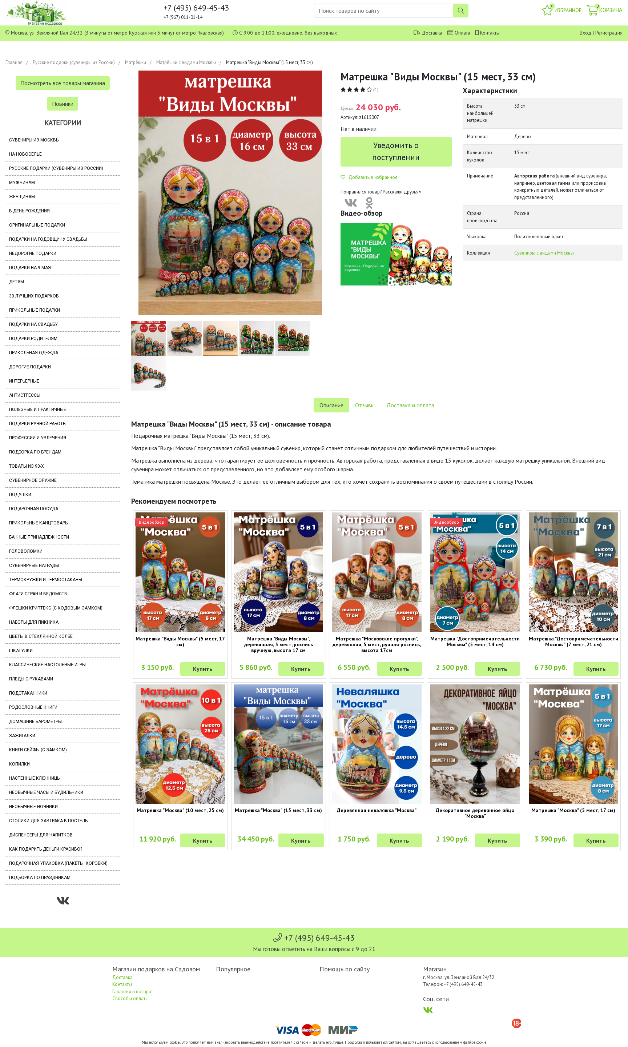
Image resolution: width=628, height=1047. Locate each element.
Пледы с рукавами (31, 679)
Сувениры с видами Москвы (544, 253)
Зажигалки (22, 735)
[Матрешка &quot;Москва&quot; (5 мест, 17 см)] (573, 744)
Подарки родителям (33, 338)
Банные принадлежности (39, 537)
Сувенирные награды (34, 565)
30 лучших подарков (34, 296)
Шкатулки (21, 650)
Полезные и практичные (37, 409)
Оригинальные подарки (37, 225)
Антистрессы (24, 395)
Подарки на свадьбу (33, 324)
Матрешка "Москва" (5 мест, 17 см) (573, 810)
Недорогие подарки (32, 253)
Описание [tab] (331, 405)
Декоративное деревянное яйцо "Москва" (475, 813)
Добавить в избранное (371, 177)
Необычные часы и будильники (46, 792)
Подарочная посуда (33, 508)
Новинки (62, 103)
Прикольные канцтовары (39, 523)
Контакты (490, 32)
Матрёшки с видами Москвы (186, 62)
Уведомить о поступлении (396, 151)
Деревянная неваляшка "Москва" (376, 810)
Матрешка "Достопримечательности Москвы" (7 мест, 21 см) (573, 641)
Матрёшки (135, 62)
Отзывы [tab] (365, 405)
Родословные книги (33, 707)
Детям (16, 281)
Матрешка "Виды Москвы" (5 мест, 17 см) (180, 641)
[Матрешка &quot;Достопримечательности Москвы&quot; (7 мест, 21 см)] (573, 572)
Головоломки (26, 551)
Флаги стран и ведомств (38, 593)
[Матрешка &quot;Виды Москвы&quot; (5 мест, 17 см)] (180, 572)
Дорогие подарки (30, 366)
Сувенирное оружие (33, 480)
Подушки (20, 494)
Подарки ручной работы (38, 423)
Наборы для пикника (34, 622)
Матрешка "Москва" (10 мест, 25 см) (180, 810)
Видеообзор (151, 522)
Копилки (19, 764)
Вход (585, 32)
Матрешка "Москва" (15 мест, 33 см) (278, 810)
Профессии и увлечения (37, 437)
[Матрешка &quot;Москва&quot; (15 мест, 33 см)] (278, 744)
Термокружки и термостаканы (45, 579)
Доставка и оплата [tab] (410, 405)
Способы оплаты (130, 998)
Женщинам (22, 196)
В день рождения (29, 210)
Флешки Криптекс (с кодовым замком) (55, 608)
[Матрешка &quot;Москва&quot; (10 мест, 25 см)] (180, 744)
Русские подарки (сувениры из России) (74, 62)
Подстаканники (28, 693)
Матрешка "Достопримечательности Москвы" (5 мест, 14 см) (475, 641)
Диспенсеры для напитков (41, 835)
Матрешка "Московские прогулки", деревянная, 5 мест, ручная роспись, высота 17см (377, 644)
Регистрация (609, 32)
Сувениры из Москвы (34, 140)
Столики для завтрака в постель (48, 820)
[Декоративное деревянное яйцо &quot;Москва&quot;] (475, 744)
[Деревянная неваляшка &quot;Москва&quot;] (377, 744)
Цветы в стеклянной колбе (41, 636)
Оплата (462, 32)
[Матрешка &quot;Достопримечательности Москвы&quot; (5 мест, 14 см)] (475, 572)
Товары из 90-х (26, 466)
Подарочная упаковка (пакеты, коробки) (58, 863)
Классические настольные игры (47, 664)
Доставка (432, 32)
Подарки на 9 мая (30, 267)
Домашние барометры (35, 721)
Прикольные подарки (34, 310)
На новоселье (25, 154)
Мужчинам (22, 182)
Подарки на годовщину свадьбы (48, 239)
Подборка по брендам (35, 452)
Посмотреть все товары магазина (62, 83)
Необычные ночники (33, 806)
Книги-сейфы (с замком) (38, 749)
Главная (14, 62)
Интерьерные (24, 381)
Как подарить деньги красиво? (45, 849)
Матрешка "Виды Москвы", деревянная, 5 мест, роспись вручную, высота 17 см (278, 644)
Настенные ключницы (35, 778)
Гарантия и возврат (132, 991)
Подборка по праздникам (40, 877)
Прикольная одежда (33, 352)
